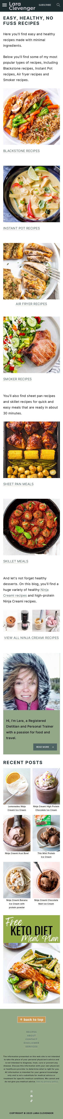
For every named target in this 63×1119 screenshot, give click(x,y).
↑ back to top (31, 1019)
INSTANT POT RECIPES (21, 228)
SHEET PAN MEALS (18, 484)
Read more (42, 747)
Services (31, 1046)
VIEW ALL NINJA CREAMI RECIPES (31, 638)
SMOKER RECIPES (17, 379)
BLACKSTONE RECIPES (21, 151)
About (31, 1035)
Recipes (31, 1032)
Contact (31, 1039)
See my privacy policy (47, 1081)
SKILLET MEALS (15, 561)
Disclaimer (31, 1043)
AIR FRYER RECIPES (31, 304)
